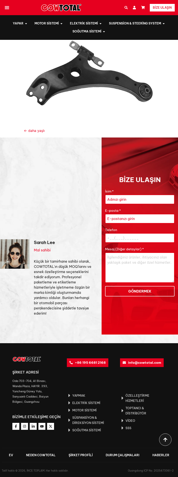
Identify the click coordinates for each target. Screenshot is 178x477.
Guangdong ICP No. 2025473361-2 (151, 470)
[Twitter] (50, 426)
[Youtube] (41, 426)
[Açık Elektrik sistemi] (100, 23)
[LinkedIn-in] (33, 426)
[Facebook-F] (15, 426)
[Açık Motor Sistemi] (61, 23)
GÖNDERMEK (139, 291)
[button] (6, 7)
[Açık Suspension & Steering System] (163, 23)
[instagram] (24, 426)
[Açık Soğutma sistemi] (103, 31)
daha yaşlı (34, 130)
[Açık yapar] (26, 23)
